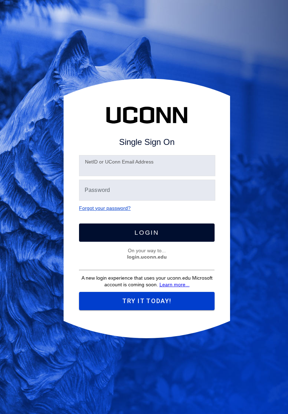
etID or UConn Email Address (119, 162)
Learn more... (174, 284)
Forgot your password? (105, 208)
